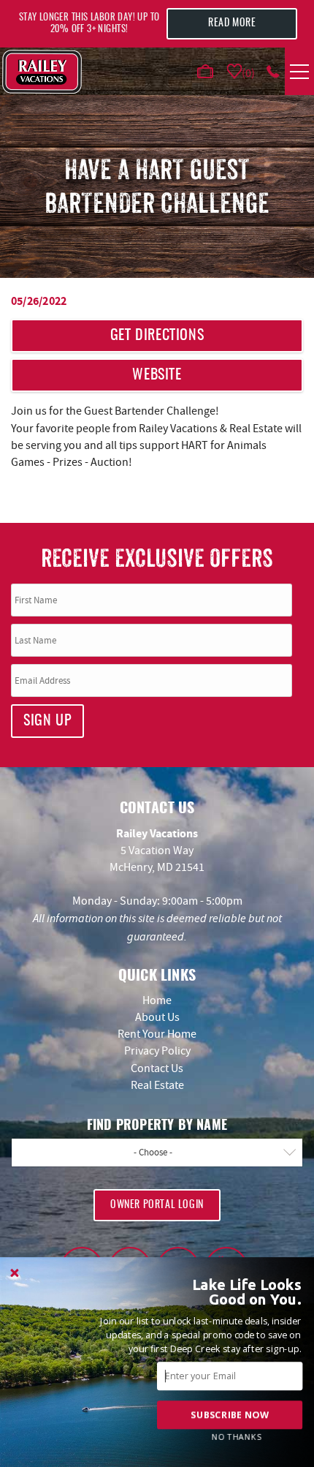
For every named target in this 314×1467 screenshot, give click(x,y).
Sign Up (47, 721)
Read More (232, 23)
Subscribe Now (230, 1414)
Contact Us (157, 1068)
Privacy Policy (157, 1051)
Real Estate (157, 1085)
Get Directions (157, 335)
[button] (231, 1292)
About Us (157, 1017)
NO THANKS (236, 1436)
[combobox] (157, 1152)
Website (156, 375)
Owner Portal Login (157, 1205)
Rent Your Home (157, 1034)
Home (157, 1000)
